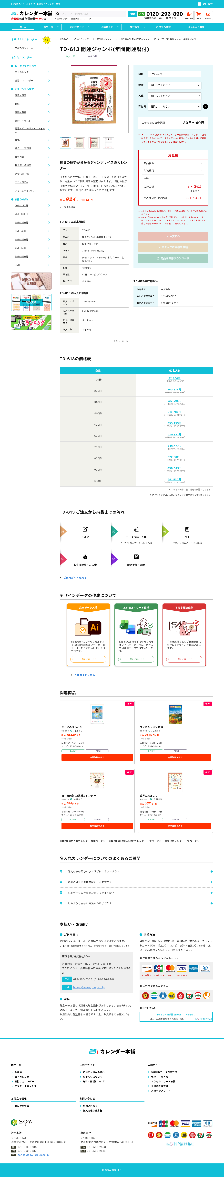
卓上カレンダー (62, 18)
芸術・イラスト (23, 120)
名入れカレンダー (82, 39)
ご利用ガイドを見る (75, 577)
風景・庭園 (20, 95)
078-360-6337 (27, 1150)
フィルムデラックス (25, 190)
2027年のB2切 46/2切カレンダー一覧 (137, 39)
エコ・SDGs (21, 182)
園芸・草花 (20, 112)
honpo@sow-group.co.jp (89, 987)
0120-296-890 (164, 13)
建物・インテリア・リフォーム (30, 130)
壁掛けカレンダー (79, 18)
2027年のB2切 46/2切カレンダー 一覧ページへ (135, 841)
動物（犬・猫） (23, 173)
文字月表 (19, 156)
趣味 (17, 103)
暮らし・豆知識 (23, 148)
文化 (17, 139)
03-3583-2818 (96, 1150)
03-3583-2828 (96, 1147)
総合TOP (64, 39)
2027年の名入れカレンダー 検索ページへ (82, 841)
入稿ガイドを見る (84, 675)
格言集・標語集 (23, 165)
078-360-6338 (82, 979)
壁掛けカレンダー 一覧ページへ (182, 841)
